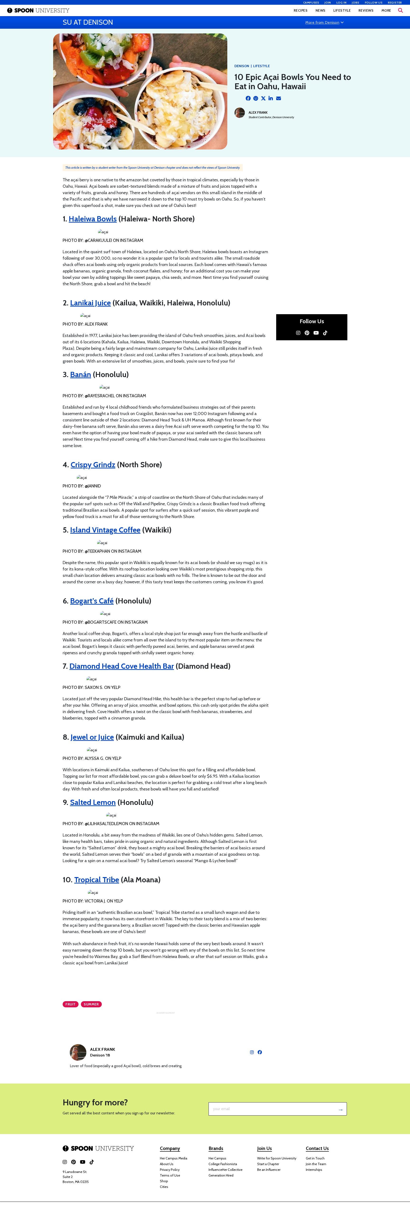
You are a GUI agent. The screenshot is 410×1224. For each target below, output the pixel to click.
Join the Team (316, 1164)
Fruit (70, 1004)
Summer (91, 1004)
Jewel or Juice (92, 737)
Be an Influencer (268, 1170)
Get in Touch (315, 1158)
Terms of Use (170, 1175)
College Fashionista (223, 1164)
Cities (164, 1187)
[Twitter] (263, 98)
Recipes (301, 10)
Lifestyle (342, 10)
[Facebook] (248, 98)
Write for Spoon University (276, 1158)
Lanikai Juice (90, 302)
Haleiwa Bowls (93, 218)
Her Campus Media (173, 1158)
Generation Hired (221, 1175)
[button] (400, 10)
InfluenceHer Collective (225, 1170)
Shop (164, 1181)
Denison (241, 66)
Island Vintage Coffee (105, 529)
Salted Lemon (93, 802)
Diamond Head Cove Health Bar (122, 666)
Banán (80, 374)
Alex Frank (258, 112)
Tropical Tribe (96, 879)
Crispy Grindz (93, 464)
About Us (166, 1164)
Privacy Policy (170, 1170)
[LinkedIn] (271, 98)
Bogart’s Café (92, 600)
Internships (314, 1170)
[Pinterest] (255, 98)
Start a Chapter (268, 1164)
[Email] (278, 98)
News (321, 10)
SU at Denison (88, 22)
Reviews (366, 10)
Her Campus (217, 1158)
